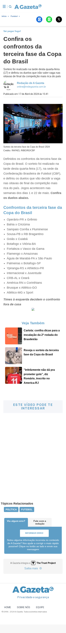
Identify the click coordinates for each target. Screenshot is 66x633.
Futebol (14, 16)
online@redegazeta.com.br (31, 86)
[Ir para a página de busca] (10, 6)
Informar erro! (34, 533)
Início (4, 16)
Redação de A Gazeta (30, 83)
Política (11, 509)
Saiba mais (31, 568)
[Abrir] (4, 6)
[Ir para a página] (27, 6)
